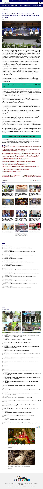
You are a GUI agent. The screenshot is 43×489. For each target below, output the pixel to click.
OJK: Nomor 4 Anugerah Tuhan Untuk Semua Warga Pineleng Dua (17, 419)
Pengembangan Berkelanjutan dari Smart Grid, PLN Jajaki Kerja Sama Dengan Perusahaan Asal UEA (21, 153)
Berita (3, 11)
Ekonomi (6, 11)
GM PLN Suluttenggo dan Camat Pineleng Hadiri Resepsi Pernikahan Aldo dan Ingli (20, 385)
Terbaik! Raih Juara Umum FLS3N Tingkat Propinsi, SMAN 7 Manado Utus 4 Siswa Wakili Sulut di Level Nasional (35, 206)
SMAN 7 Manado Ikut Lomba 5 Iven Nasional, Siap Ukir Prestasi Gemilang (18, 397)
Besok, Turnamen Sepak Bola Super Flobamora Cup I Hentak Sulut (21, 206)
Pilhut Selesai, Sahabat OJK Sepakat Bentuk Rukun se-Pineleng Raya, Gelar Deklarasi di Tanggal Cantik (22, 390)
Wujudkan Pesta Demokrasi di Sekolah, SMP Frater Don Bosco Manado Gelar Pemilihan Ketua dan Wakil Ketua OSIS (21, 234)
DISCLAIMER (36, 483)
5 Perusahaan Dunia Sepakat (8, 169)
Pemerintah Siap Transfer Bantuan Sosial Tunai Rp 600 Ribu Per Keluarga (18, 248)
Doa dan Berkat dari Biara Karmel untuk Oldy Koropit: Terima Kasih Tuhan (18, 412)
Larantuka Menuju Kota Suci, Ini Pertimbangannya (13, 258)
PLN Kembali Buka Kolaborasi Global (9, 171)
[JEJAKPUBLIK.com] (7, 3)
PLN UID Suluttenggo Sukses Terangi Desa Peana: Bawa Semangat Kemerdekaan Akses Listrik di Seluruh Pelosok (21, 147)
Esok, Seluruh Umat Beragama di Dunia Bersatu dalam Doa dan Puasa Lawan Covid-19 (20, 283)
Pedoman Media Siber (28, 483)
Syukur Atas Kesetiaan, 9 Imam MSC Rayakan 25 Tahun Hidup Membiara (21, 194)
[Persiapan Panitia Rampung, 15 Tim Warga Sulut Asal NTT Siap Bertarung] (35, 188)
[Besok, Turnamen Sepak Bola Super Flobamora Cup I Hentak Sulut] (21, 201)
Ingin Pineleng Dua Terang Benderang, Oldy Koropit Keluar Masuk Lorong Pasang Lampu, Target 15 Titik (23, 401)
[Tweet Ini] (33, 180)
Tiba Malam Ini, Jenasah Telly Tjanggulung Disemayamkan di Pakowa (18, 280)
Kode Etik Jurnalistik (19, 483)
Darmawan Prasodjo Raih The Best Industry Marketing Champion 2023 (15, 158)
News (9, 11)
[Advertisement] (21, 298)
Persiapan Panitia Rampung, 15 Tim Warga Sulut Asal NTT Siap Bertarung (35, 194)
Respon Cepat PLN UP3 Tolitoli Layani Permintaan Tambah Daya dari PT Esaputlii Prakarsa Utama (20, 166)
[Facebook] (14, 480)
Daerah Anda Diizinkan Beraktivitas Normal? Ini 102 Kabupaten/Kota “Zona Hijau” (19, 251)
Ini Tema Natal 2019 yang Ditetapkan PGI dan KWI (13, 265)
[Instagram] (18, 480)
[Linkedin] (21, 480)
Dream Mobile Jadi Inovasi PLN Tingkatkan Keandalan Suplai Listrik (14, 164)
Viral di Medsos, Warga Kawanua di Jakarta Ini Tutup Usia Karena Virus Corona (19, 262)
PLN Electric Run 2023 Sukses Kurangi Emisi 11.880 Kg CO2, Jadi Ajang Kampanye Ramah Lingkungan (21, 155)
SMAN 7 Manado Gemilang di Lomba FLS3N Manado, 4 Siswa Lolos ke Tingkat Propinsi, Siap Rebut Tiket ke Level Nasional (22, 394)
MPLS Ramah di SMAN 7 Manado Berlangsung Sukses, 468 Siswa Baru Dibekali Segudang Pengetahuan (21, 382)
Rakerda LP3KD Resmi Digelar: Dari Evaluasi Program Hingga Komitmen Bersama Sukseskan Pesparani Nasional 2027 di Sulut (8, 206)
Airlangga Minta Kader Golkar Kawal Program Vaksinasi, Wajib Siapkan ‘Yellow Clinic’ (20, 276)
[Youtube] (23, 480)
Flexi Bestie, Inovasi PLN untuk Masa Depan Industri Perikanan (13, 159)
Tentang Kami (7, 483)
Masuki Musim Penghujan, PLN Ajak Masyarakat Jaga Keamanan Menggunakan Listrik (11, 175)
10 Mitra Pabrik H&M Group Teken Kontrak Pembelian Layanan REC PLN (18, 287)
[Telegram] (29, 480)
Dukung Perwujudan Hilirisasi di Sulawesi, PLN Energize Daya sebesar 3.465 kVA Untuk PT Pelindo (20, 156)
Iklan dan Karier (22, 484)
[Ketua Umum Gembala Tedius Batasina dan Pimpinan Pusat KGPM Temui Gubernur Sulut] (8, 226)
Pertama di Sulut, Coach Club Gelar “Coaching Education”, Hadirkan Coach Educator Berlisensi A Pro (34, 219)
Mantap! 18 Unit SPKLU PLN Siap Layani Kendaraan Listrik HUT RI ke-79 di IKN (16, 151)
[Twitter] (16, 480)
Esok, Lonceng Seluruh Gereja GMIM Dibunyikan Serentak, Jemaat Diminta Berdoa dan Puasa (21, 255)
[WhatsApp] (25, 480)
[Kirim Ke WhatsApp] (40, 180)
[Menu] (2, 3)
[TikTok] (27, 480)
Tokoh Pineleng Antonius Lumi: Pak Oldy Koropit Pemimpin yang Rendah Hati (19, 415)
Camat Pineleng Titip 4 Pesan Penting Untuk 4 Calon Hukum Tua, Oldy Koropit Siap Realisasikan (23, 408)
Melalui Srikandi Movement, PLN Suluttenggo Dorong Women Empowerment (16, 163)
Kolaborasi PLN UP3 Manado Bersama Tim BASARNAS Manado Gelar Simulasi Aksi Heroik (18, 161)
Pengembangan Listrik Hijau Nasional (22, 169)
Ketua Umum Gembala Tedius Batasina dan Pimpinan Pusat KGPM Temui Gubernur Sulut (7, 231)
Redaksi (5, 19)
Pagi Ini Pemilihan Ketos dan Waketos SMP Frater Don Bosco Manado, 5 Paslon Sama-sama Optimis (21, 219)
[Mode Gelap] (38, 3)
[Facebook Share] (31, 180)
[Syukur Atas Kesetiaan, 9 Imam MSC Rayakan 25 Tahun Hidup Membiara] (21, 188)
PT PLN (19, 171)
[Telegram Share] (38, 180)
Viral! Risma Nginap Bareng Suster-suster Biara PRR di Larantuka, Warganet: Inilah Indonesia (21, 273)
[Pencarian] (40, 3)
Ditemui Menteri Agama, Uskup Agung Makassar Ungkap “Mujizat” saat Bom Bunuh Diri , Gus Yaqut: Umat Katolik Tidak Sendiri (21, 270)
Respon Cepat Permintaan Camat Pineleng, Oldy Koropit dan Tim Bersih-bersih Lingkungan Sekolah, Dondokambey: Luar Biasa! (22, 405)
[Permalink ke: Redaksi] (3, 19)
